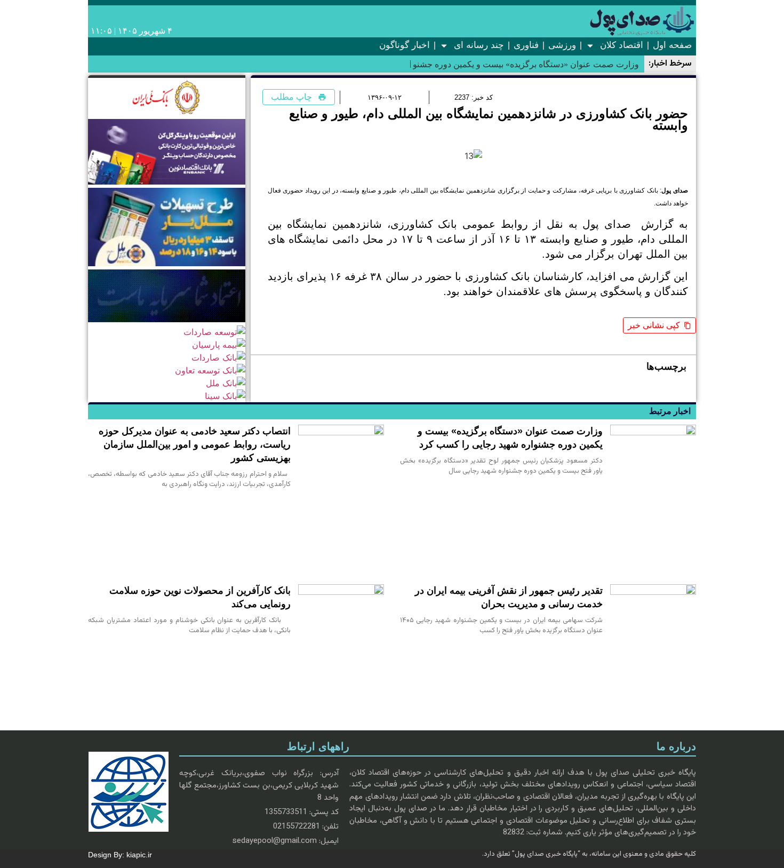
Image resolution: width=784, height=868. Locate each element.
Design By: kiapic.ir (124, 854)
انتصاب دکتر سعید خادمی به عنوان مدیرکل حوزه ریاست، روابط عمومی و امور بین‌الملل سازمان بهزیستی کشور (195, 444)
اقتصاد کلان (621, 45)
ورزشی (562, 45)
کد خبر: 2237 (473, 97)
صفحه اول (672, 45)
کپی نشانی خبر (654, 325)
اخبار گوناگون (404, 45)
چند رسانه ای (479, 45)
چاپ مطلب (291, 96)
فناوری (526, 45)
